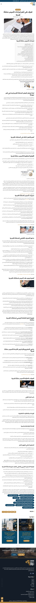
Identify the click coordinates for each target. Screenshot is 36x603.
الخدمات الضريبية (31, 593)
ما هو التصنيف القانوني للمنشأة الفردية (26, 51)
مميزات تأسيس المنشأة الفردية (28, 50)
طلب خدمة (32, 585)
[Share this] (11, 512)
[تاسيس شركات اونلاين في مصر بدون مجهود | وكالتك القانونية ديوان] (9, 525)
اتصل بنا (32, 586)
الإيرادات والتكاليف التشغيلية (28, 58)
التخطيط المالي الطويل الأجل (28, 60)
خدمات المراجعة (31, 596)
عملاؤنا (33, 580)
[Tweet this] (9, 512)
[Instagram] (31, 573)
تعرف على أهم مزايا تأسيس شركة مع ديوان (24, 224)
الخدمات (32, 582)
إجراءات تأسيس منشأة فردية (28, 45)
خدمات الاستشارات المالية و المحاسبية (27, 594)
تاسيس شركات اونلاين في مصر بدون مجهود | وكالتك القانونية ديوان (9, 534)
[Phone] (2, 598)
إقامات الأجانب (31, 597)
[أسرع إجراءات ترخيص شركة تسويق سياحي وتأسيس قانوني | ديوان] (26, 525)
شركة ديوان (21, 16)
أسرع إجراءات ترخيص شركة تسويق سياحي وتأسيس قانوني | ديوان (26, 534)
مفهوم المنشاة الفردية (10, 505)
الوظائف (32, 583)
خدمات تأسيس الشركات (30, 591)
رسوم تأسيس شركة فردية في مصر (25, 133)
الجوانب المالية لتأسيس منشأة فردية (27, 55)
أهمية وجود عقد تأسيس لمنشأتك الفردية (26, 52)
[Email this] (14, 512)
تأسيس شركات (18, 9)
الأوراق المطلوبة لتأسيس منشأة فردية (27, 49)
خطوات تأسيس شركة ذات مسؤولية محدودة (24, 274)
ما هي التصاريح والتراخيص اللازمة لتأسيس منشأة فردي (25, 505)
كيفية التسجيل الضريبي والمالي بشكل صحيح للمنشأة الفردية (24, 61)
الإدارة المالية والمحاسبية (28, 59)
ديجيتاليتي (10, 600)
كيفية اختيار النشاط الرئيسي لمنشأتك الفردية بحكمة (25, 53)
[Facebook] (33, 573)
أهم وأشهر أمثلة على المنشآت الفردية (27, 47)
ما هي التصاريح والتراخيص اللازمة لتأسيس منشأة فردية (24, 54)
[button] (19, 545)
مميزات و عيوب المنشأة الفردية (26, 374)
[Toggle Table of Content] (32, 44)
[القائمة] (1, 4)
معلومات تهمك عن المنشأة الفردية (25, 194)
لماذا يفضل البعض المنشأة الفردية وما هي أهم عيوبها (25, 46)
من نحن (33, 579)
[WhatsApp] (2, 601)
